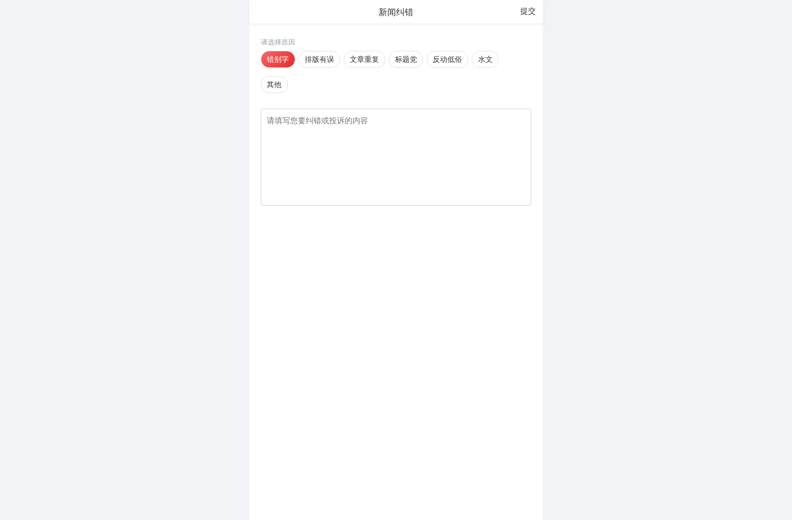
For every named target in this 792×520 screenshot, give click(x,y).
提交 (528, 11)
